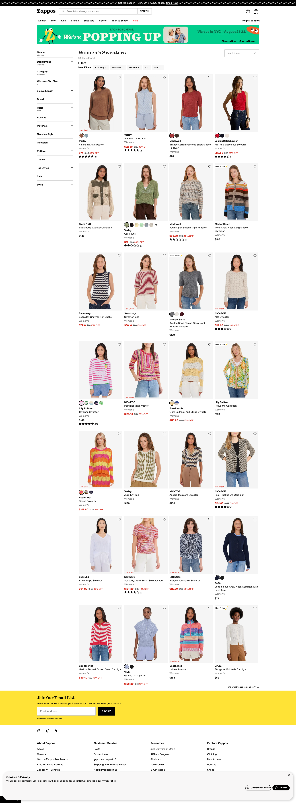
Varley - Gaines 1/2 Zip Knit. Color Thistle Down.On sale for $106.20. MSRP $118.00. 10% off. (146, 645)
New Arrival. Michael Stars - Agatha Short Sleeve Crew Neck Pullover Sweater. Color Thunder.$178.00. (191, 294)
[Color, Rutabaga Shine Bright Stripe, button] (91, 403)
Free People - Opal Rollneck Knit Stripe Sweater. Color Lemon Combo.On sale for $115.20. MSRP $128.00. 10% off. (191, 383)
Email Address (48, 711)
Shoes (210, 769)
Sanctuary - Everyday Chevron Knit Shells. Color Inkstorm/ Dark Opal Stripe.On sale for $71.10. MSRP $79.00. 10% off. (100, 294)
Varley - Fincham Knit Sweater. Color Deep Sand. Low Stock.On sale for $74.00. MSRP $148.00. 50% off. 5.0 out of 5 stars (100, 116)
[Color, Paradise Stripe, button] (86, 492)
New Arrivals (214, 759)
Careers (41, 754)
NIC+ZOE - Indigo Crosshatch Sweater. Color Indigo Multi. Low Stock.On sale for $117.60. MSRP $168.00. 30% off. (191, 558)
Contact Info (101, 754)
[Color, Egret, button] (151, 224)
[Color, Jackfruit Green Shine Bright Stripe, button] (101, 403)
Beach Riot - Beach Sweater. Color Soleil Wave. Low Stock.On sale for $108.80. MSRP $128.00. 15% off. (100, 471)
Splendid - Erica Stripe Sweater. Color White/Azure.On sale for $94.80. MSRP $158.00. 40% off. (100, 558)
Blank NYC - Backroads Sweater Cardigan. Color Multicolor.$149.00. (100, 205)
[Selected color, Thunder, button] (171, 314)
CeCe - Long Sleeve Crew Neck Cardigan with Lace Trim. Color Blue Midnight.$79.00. (236, 558)
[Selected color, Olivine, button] (126, 224)
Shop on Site (229, 41)
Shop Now (172, 2)
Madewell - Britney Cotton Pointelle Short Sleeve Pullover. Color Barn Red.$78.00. (191, 116)
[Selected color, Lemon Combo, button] (171, 403)
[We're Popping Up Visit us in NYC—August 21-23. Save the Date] (148, 34)
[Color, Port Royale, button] (181, 314)
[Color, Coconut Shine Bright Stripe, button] (86, 403)
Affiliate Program (159, 754)
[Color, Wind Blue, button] (146, 224)
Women (133, 67)
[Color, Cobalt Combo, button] (176, 403)
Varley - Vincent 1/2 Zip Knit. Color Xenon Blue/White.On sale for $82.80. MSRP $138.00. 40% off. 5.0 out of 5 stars (146, 116)
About (40, 748)
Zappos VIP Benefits (48, 769)
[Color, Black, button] (131, 224)
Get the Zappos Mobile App (52, 759)
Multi (156, 67)
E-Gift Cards (157, 769)
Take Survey (157, 764)
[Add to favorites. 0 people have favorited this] (119, 77)
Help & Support (251, 20)
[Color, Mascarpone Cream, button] (227, 135)
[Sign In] (248, 11)
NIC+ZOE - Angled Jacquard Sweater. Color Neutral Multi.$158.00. (191, 471)
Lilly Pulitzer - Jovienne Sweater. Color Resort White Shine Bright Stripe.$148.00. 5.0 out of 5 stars (100, 383)
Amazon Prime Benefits (50, 764)
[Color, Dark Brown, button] (176, 135)
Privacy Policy (108, 781)
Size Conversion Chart (162, 748)
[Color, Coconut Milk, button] (176, 314)
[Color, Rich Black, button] (222, 577)
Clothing (99, 67)
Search (144, 11)
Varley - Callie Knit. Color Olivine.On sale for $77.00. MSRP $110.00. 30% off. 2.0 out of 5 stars (146, 205)
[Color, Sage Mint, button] (141, 224)
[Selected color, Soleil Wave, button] (81, 492)
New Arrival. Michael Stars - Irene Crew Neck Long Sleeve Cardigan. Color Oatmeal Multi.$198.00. (236, 205)
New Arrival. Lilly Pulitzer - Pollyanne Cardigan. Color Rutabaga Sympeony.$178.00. (236, 383)
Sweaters (116, 67)
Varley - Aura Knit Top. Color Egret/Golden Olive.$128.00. (146, 471)
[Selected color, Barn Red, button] (171, 135)
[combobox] (98, 11)
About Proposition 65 (105, 769)
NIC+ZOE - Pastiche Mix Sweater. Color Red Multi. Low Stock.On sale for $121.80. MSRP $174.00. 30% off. (146, 383)
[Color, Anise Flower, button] (136, 224)
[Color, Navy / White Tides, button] (91, 492)
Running (211, 764)
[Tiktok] (47, 730)
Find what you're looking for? (241, 687)
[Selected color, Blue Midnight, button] (217, 577)
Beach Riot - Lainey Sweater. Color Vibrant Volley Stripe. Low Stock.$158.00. (191, 645)
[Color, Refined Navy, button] (222, 135)
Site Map (155, 759)
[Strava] (56, 730)
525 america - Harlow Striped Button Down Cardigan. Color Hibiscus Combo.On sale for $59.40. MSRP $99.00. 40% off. (100, 645)
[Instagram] (38, 730)
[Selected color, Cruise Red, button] (217, 135)
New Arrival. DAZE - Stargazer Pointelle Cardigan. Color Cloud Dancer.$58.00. (236, 645)
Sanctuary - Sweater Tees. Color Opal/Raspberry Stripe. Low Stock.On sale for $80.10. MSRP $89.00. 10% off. (146, 294)
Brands (211, 748)
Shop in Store (247, 41)
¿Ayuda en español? (105, 759)
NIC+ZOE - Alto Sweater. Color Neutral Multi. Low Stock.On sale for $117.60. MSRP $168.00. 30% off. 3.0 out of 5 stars (236, 294)
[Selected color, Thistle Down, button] (126, 666)
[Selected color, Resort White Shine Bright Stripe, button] (81, 403)
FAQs (97, 748)
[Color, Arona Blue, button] (86, 135)
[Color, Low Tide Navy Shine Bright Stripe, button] (96, 403)
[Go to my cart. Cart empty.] (256, 11)
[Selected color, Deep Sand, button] (81, 135)
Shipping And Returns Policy (110, 764)
